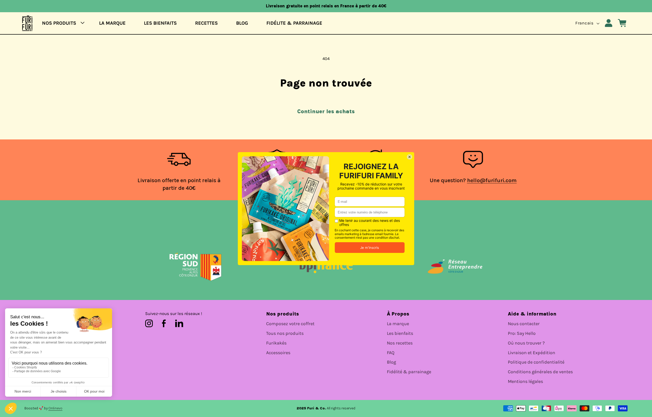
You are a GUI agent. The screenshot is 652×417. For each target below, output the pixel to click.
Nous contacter (524, 323)
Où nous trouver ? (526, 343)
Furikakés (276, 343)
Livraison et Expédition (531, 352)
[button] (61, 23)
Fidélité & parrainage (409, 372)
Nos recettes (400, 343)
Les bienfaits (400, 333)
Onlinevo (55, 408)
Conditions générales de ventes (540, 372)
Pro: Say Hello (522, 333)
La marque (398, 323)
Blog (391, 362)
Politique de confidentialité (536, 362)
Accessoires (278, 352)
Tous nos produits (285, 333)
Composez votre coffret (290, 323)
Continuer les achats (326, 111)
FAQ (391, 352)
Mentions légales (525, 381)
